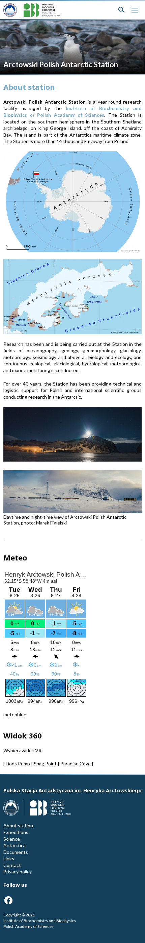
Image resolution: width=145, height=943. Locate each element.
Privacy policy (17, 871)
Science (11, 839)
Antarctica (14, 845)
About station (18, 825)
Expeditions (15, 832)
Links (8, 858)
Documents (15, 852)
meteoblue (14, 714)
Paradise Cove (75, 763)
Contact (12, 865)
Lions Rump (18, 763)
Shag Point (45, 763)
